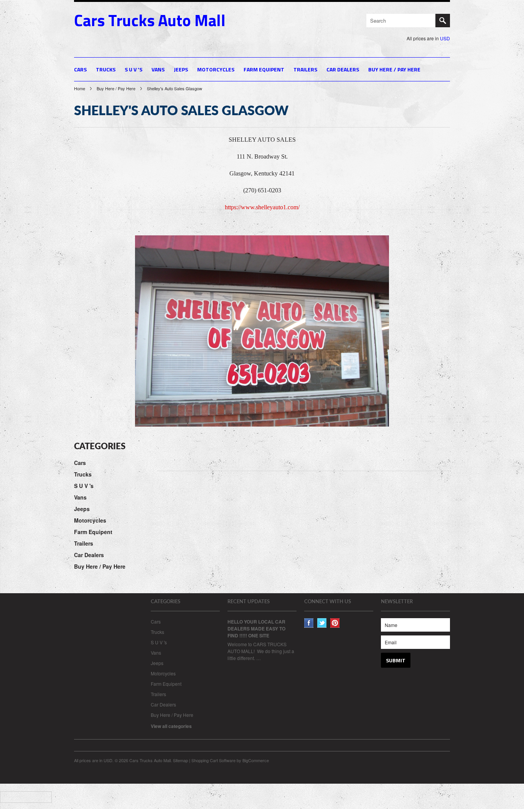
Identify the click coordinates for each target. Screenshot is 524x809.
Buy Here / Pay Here (394, 69)
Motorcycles (215, 69)
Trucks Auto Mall (150, 20)
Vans (158, 69)
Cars (80, 69)
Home (79, 88)
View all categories (171, 726)
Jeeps (181, 69)
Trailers (305, 69)
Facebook (309, 623)
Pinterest (335, 623)
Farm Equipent (264, 69)
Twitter (322, 623)
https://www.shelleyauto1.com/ (262, 207)
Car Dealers (342, 69)
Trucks (105, 69)
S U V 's (133, 69)
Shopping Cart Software (213, 760)
